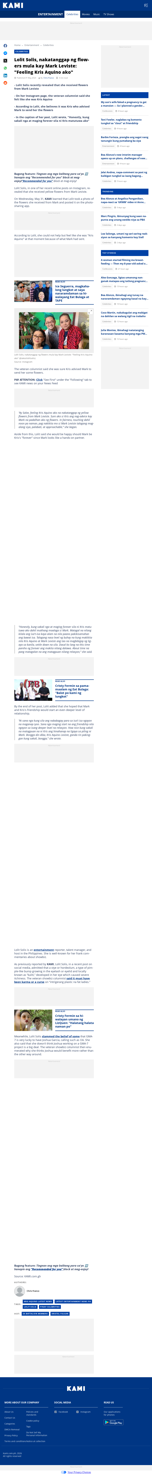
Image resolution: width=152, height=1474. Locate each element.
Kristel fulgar (60, 1313)
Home (17, 45)
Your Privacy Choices (79, 1472)
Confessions (107, 111)
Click (39, 379)
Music (96, 14)
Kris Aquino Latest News (38, 1301)
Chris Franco (48, 78)
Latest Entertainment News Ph (73, 1301)
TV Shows (108, 14)
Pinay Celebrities (50, 1307)
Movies (86, 14)
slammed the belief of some (61, 1036)
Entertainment (50, 14)
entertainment (44, 950)
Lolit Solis (30, 1307)
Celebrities (72, 14)
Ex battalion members (35, 1313)
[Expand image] (90, 312)
